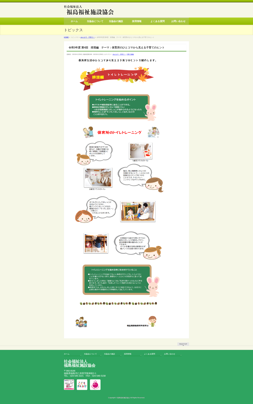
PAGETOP (183, 344)
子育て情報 (130, 54)
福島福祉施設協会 (123, 398)
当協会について (90, 354)
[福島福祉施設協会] (89, 15)
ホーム (66, 354)
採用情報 (127, 354)
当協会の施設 (109, 354)
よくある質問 (149, 354)
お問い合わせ (169, 354)
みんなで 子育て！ (119, 54)
